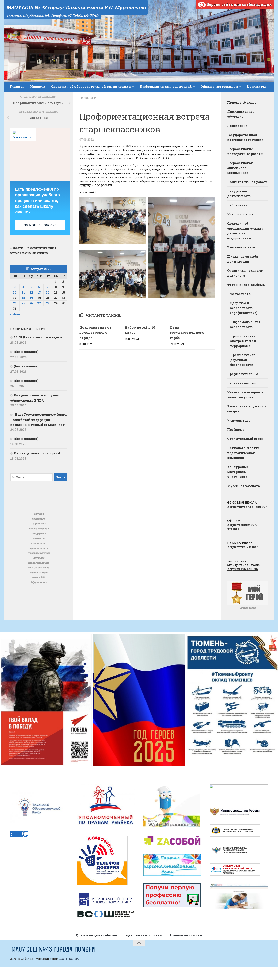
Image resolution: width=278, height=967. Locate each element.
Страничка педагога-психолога (245, 272)
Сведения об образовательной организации (91, 86)
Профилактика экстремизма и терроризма (243, 341)
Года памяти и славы (143, 935)
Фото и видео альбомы (246, 285)
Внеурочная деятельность (239, 193)
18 (23, 298)
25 (23, 303)
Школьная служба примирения (242, 258)
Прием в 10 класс (241, 102)
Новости (38, 86)
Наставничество (241, 383)
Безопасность (239, 294)
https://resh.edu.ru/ (242, 569)
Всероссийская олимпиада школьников (240, 168)
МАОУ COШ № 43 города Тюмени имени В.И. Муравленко (76, 7)
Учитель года (238, 420)
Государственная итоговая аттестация (245, 137)
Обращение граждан (219, 86)
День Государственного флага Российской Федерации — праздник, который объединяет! (38, 419)
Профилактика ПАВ (244, 374)
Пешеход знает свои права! (37, 453)
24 (15, 303)
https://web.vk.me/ (242, 547)
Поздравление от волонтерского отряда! (95, 332)
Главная (17, 86)
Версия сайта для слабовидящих (239, 4)
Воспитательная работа (247, 182)
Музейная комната (243, 486)
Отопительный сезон (245, 439)
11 (23, 292)
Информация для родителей (166, 86)
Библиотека (237, 205)
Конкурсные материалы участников (238, 472)
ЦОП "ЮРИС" (69, 959)
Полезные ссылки (186, 935)
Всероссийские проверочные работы (245, 151)
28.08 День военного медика (38, 337)
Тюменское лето (241, 247)
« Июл (15, 314)
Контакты (256, 86)
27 (39, 303)
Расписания (237, 126)
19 (31, 298)
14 (47, 292)
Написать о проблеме (40, 225)
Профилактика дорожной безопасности (242, 360)
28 (48, 303)
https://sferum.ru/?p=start (242, 527)
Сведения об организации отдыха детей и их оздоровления (245, 230)
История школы (240, 214)
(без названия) (26, 352)
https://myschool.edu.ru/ (247, 506)
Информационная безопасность (245, 324)
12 (31, 292)
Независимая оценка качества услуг (245, 394)
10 (14, 292)
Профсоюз (235, 429)
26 (31, 303)
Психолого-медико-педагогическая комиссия (244, 453)
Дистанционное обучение (240, 113)
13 (39, 292)
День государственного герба (187, 332)
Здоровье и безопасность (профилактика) (243, 308)
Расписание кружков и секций (246, 408)
